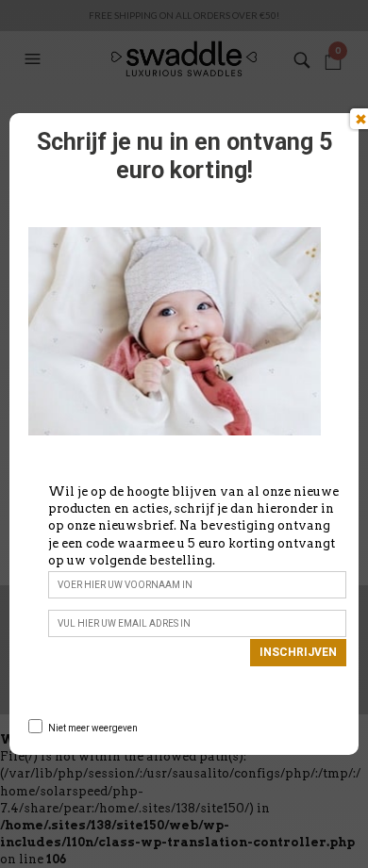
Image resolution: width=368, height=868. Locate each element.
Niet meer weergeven (93, 728)
